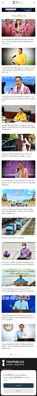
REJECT (18, 391)
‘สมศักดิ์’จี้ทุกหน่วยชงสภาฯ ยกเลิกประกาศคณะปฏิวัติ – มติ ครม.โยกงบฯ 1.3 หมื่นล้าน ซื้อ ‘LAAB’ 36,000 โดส (18, 127)
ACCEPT (18, 385)
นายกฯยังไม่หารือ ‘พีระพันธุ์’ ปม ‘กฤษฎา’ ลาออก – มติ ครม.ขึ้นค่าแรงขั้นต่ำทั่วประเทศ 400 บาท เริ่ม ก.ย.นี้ (18, 70)
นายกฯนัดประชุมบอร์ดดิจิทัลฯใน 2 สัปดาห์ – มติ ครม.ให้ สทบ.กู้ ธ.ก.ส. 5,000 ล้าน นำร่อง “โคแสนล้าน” (18, 99)
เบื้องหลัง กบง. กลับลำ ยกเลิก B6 (13, 238)
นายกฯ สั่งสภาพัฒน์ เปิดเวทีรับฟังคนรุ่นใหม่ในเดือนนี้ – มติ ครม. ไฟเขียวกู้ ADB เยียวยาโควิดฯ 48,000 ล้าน (18, 346)
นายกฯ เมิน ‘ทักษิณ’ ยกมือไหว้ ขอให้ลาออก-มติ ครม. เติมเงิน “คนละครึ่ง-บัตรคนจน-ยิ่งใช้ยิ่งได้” (18, 263)
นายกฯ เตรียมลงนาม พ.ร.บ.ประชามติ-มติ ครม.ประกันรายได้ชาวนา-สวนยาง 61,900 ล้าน (18, 290)
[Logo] (18, 2)
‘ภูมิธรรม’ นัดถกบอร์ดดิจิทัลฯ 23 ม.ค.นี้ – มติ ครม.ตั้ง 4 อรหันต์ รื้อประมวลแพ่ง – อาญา (17, 155)
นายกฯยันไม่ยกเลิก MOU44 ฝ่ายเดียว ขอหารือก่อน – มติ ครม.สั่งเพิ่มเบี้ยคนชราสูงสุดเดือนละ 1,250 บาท (18, 41)
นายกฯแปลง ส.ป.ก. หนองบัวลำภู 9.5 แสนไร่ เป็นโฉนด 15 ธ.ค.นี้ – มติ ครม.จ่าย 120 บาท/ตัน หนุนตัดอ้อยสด (18, 182)
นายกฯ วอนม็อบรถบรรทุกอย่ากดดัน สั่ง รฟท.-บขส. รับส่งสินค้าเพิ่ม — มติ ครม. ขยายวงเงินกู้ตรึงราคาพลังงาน (18, 211)
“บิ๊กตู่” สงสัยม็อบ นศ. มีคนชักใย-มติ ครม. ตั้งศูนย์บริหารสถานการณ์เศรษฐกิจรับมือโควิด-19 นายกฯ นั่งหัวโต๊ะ (18, 317)
